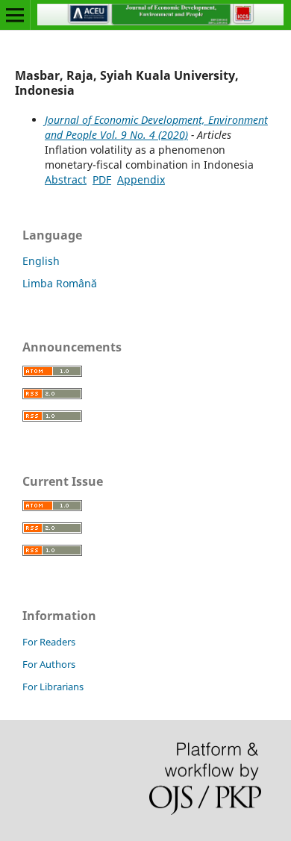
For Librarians (53, 686)
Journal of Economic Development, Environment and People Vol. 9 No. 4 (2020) (156, 127)
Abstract (66, 179)
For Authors (48, 664)
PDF (102, 179)
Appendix (141, 179)
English (41, 261)
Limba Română (59, 283)
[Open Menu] (15, 15)
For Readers (48, 641)
